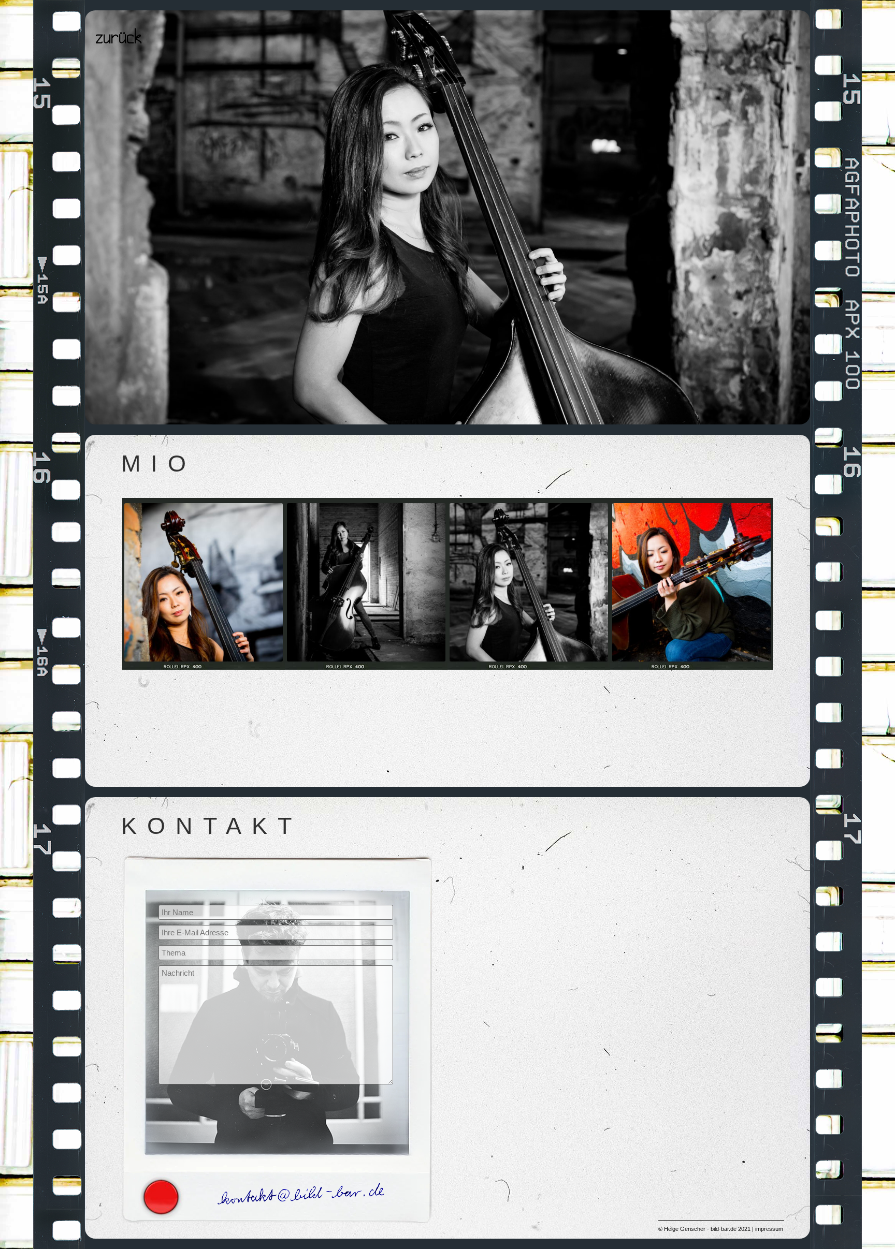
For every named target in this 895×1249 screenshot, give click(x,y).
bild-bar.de (724, 1229)
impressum (769, 1229)
